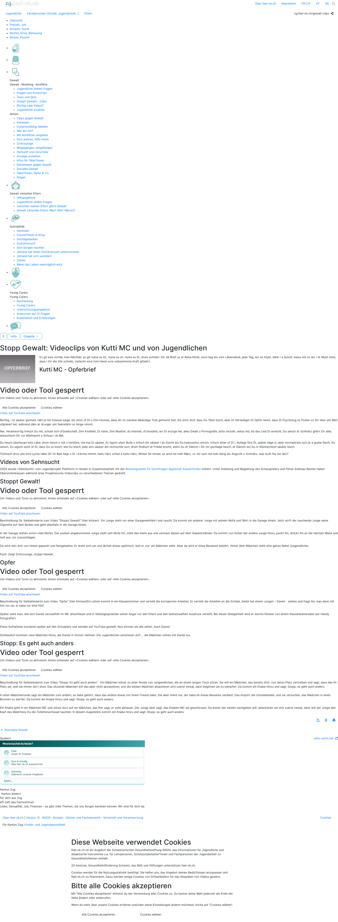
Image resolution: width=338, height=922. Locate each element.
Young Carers (26, 305)
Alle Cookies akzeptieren (19, 407)
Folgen (21, 177)
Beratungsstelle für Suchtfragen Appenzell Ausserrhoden (163, 469)
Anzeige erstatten (28, 156)
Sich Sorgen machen (30, 247)
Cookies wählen (51, 407)
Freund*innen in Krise (31, 235)
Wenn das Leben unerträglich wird (39, 264)
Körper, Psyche (19, 37)
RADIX (46, 817)
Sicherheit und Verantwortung (123, 817)
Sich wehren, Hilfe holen (33, 139)
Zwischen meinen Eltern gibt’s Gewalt (41, 206)
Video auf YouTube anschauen (20, 413)
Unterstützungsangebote (33, 309)
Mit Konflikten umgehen (32, 135)
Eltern (88, 13)
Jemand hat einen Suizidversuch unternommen (48, 252)
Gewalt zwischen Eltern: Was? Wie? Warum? (46, 210)
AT (318, 3)
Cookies (325, 817)
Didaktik (30, 336)
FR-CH (306, 3)
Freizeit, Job (18, 24)
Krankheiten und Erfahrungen (36, 318)
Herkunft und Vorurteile (32, 152)
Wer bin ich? (25, 131)
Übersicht (16, 20)
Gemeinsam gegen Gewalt (34, 164)
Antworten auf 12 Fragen (33, 313)
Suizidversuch (26, 243)
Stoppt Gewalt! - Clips (31, 101)
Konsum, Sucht (19, 29)
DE (327, 3)
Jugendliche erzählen (31, 109)
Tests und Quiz (26, 97)
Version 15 (33, 817)
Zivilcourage (25, 143)
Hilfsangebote (26, 197)
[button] (318, 720)
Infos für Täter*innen (30, 160)
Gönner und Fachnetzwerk (83, 817)
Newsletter (288, 3)
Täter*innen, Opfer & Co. (33, 173)
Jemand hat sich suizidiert (34, 256)
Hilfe (14, 336)
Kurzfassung (25, 301)
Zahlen (21, 260)
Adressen (23, 122)
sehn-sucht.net (324, 738)
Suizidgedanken (27, 239)
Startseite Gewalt (16, 730)
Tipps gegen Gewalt (30, 118)
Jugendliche (13, 13)
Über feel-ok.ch (265, 3)
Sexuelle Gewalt (27, 169)
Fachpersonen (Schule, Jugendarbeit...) (53, 13)
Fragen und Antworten (32, 93)
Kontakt (58, 817)
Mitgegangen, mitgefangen (34, 147)
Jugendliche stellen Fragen (34, 88)
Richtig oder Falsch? (30, 105)
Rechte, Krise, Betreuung (26, 33)
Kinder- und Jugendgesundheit (44, 824)
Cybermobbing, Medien (32, 126)
